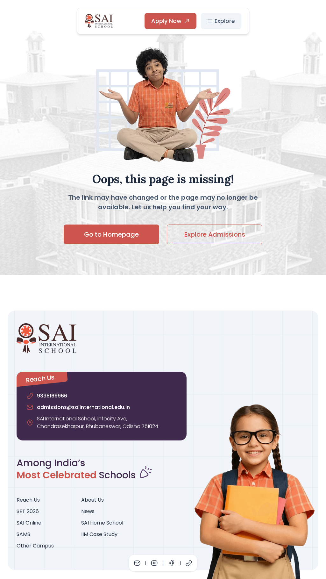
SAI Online (29, 522)
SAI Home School (102, 522)
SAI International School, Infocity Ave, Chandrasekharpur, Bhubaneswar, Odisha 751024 (97, 422)
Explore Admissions (214, 234)
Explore (225, 21)
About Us (92, 500)
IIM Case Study (99, 534)
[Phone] (189, 563)
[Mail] (137, 563)
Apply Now (166, 21)
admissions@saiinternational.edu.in (83, 407)
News (88, 511)
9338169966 (52, 395)
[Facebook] (171, 563)
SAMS (23, 534)
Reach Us (28, 500)
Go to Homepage (111, 234)
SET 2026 (28, 511)
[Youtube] (154, 563)
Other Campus (35, 545)
